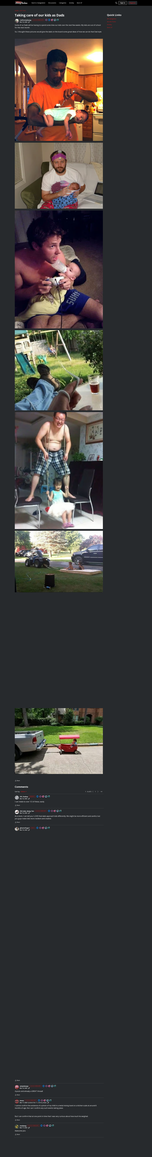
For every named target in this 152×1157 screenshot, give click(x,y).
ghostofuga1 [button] (25, 828)
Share (17, 781)
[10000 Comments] (50, 1126)
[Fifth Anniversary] (49, 1086)
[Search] (116, 3)
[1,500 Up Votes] (58, 20)
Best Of (109, 27)
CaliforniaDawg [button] (25, 20)
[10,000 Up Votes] (49, 828)
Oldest (23, 792)
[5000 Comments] (46, 828)
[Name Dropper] (46, 20)
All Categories (111, 19)
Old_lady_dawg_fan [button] (27, 811)
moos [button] (22, 1101)
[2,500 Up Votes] (49, 797)
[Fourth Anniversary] (52, 20)
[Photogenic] (49, 20)
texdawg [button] (23, 1126)
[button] (17, 21)
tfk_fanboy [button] (24, 797)
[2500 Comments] (46, 797)
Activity (109, 25)
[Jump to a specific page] (101, 791)
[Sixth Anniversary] (55, 811)
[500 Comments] (55, 20)
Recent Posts (111, 22)
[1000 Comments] (57, 811)
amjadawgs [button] (24, 1086)
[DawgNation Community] (21, 3)
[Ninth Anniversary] (43, 828)
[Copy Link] (29, 22)
